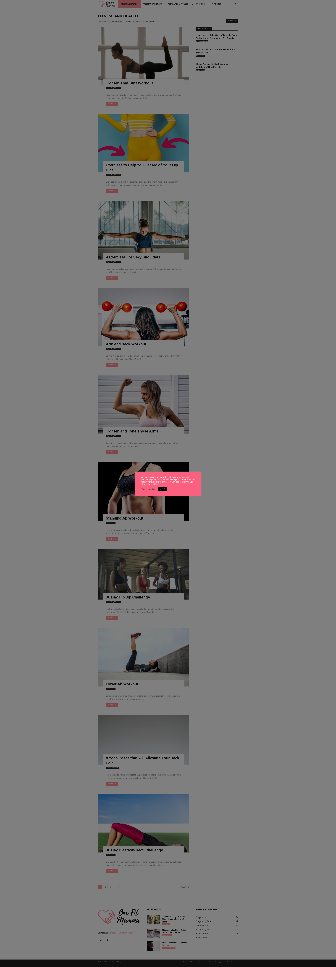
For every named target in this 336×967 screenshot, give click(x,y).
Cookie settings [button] (149, 489)
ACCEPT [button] (162, 489)
